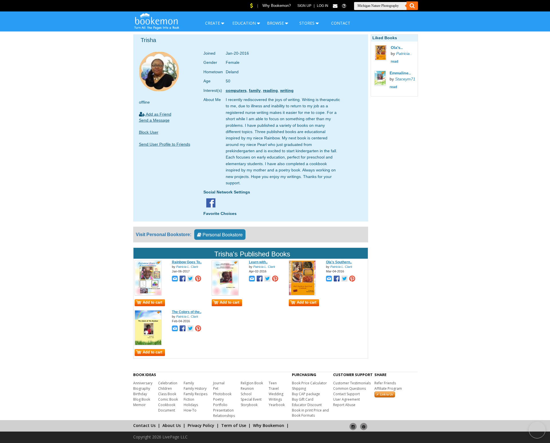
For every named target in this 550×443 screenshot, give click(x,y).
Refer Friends (385, 383)
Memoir (139, 404)
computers (236, 90)
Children (165, 388)
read (394, 62)
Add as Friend (158, 114)
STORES (307, 23)
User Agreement (346, 399)
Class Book (167, 393)
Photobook (222, 393)
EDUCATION (244, 23)
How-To (190, 410)
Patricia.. (404, 53)
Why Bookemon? (276, 5)
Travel (274, 388)
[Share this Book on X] (190, 279)
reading (270, 90)
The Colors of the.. (186, 312)
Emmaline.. (400, 73)
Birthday (140, 393)
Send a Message (154, 120)
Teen (273, 383)
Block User (148, 132)
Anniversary (142, 383)
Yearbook (277, 404)
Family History (195, 388)
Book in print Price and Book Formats (310, 413)
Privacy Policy (201, 425)
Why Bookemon (268, 425)
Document (166, 410)
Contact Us (144, 425)
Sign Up (304, 6)
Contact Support (346, 393)
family (255, 90)
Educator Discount (307, 404)
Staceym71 (405, 79)
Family (189, 383)
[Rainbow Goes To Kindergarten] (148, 294)
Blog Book (141, 399)
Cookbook (166, 404)
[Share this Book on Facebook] (183, 279)
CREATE (213, 23)
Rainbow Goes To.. (187, 262)
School (246, 393)
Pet (215, 388)
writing (287, 90)
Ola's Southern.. (339, 262)
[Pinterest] (363, 424)
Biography (141, 388)
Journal (219, 383)
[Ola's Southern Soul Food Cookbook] (302, 294)
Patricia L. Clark (187, 266)
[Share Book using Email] (175, 279)
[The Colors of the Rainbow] (148, 344)
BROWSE (276, 23)
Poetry (218, 399)
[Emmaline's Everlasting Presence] (385, 79)
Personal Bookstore (222, 234)
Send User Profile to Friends (164, 144)
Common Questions (349, 388)
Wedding (276, 393)
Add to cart (152, 302)
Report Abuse (344, 404)
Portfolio (220, 404)
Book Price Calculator (309, 383)
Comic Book (168, 399)
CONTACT (340, 23)
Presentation (223, 410)
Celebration (167, 383)
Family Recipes (195, 393)
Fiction (189, 399)
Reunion (247, 388)
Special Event (251, 399)
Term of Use (233, 425)
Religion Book (252, 383)
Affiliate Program (388, 388)
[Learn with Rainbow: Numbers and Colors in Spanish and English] (225, 294)
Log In (322, 6)
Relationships (224, 415)
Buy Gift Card (302, 399)
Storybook (249, 404)
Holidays (191, 404)
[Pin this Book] (198, 279)
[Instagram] (353, 424)
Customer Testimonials (352, 383)
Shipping (299, 388)
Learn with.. (258, 262)
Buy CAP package (306, 393)
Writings (275, 399)
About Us (171, 425)
